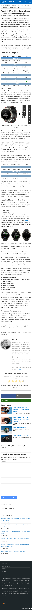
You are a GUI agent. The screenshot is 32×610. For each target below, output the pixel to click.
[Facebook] (31, 609)
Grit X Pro (15, 446)
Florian (16, 15)
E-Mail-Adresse (5, 485)
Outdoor (20, 446)
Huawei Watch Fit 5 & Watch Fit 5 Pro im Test (13, 551)
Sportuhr (3, 447)
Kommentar (4, 461)
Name (2, 479)
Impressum (4, 563)
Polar (25, 446)
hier (20, 369)
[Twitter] (30, 609)
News (8, 5)
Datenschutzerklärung (7, 566)
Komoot (27, 220)
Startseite (3, 5)
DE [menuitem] (5, 603)
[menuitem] (4, 603)
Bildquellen (4, 568)
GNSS (9, 446)
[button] (8, 396)
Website (3, 491)
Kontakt (4, 571)
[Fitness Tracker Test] (4, 2)
